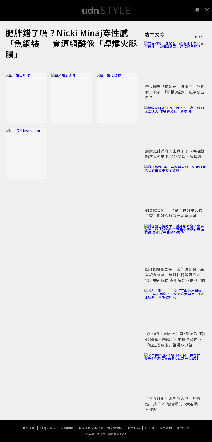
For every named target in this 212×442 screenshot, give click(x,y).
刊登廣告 (29, 428)
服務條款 (84, 428)
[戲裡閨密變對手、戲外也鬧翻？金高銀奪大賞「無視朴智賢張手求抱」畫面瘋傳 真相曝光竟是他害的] (175, 244)
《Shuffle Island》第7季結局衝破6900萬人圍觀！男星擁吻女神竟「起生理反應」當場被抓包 (175, 339)
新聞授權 (67, 428)
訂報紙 (149, 428)
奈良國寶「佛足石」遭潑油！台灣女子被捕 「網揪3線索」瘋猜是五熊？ (175, 92)
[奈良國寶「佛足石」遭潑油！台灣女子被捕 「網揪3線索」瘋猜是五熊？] (175, 62)
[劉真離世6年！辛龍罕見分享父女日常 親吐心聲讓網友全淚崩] (175, 185)
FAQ (43, 428)
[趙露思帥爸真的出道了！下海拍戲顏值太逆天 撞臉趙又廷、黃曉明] (175, 126)
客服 (52, 428)
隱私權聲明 (114, 428)
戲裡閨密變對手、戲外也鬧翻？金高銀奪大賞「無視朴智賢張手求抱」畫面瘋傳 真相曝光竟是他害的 (175, 274)
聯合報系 (134, 428)
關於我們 (166, 428)
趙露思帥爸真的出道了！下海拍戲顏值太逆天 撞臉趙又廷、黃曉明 (174, 153)
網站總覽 (183, 428)
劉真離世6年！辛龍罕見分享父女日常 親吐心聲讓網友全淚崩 (173, 212)
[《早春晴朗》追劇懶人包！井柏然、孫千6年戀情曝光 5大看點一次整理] (175, 374)
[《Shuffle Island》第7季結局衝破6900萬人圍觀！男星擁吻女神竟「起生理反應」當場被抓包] (175, 309)
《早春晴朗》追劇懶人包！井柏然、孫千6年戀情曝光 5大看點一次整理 (173, 404)
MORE (199, 36)
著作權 (99, 428)
